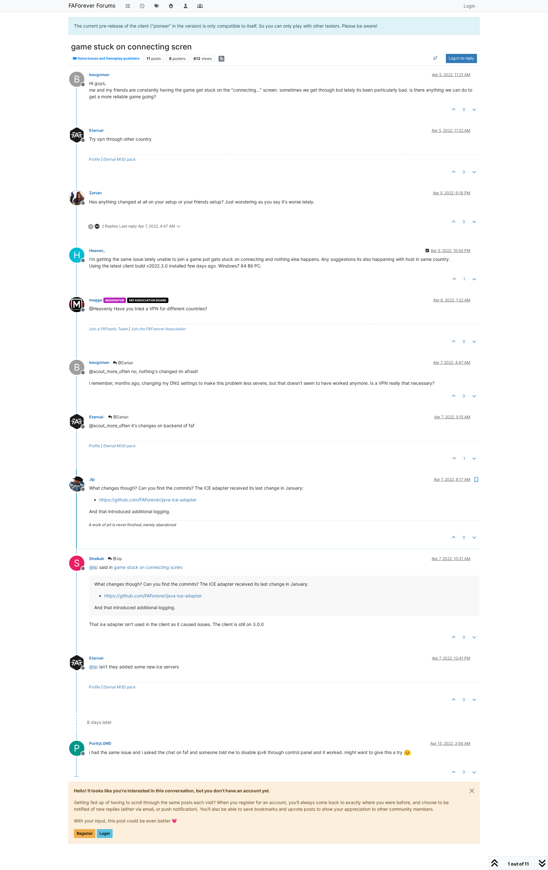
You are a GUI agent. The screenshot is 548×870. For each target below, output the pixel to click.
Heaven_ (97, 250)
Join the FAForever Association (158, 328)
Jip (92, 479)
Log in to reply (461, 58)
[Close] (472, 790)
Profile (94, 159)
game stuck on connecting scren (148, 567)
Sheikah (96, 558)
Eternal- (97, 130)
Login (105, 833)
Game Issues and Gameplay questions (108, 58)
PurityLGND (100, 743)
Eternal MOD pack (119, 159)
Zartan (95, 192)
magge (95, 300)
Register (85, 833)
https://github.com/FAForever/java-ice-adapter (148, 499)
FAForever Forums (91, 5)
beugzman (99, 74)
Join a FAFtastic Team (108, 328)
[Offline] (79, 134)
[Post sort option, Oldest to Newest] (435, 58)
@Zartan (125, 362)
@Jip (117, 558)
